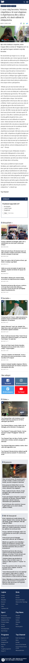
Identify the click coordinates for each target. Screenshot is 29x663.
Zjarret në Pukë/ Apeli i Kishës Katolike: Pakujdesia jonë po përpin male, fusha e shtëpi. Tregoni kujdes (13, 348)
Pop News (19, 612)
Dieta (17, 624)
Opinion (17, 595)
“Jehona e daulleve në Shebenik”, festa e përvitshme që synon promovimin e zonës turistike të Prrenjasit (13, 357)
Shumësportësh (5, 628)
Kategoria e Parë (5, 620)
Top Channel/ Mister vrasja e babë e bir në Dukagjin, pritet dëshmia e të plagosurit (13, 426)
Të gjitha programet (6, 648)
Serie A (3, 626)
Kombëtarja (4, 615)
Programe (5, 635)
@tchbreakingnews (8, 392)
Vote (5, 213)
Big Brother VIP (5, 638)
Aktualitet (3, 6)
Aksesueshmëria (20, 650)
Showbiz (18, 615)
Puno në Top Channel (21, 644)
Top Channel (8, 383)
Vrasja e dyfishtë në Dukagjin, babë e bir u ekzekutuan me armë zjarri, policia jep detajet (13, 244)
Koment (18, 597)
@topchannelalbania (21, 383)
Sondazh (6, 199)
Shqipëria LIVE (4, 642)
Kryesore (7, 462)
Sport (3, 612)
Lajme (3, 592)
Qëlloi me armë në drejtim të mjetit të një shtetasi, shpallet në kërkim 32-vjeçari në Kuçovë (13, 270)
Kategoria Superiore (6, 617)
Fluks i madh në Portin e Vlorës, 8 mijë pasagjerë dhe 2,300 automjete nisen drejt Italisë (13, 492)
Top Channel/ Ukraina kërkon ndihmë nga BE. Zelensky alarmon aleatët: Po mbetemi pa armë (14, 453)
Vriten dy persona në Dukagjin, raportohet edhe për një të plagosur (13, 538)
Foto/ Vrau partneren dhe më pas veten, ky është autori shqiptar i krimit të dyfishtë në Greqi (14, 567)
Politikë (3, 595)
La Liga (3, 624)
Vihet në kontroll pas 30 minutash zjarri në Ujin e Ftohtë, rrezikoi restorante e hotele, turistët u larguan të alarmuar (13, 253)
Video (2, 606)
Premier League (5, 622)
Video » (5, 399)
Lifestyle (18, 617)
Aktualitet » (7, 223)
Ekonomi (3, 602)
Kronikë (3, 597)
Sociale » (6, 298)
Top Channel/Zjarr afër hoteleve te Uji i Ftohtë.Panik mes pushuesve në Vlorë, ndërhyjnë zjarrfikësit (12, 420)
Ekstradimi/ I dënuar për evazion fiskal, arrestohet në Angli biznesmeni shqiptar (13, 279)
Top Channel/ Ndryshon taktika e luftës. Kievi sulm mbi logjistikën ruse (14, 446)
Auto (17, 604)
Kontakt (17, 642)
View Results (11, 213)
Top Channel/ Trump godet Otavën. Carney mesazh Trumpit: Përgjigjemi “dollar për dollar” (13, 432)
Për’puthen (4, 640)
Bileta (17, 640)
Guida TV (3, 651)
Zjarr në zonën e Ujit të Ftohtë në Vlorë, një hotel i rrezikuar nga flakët (14, 262)
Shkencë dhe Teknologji (21, 602)
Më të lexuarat (9, 516)
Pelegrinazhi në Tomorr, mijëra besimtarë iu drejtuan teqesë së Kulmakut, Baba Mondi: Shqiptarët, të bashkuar (14, 319)
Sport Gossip (4, 630)
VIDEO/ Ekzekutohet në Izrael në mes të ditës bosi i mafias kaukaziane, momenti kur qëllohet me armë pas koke (14, 527)
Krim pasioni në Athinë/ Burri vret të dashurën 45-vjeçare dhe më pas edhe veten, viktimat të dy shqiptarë (13, 486)
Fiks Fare (3, 644)
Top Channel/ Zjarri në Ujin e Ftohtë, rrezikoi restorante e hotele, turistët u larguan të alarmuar (14, 440)
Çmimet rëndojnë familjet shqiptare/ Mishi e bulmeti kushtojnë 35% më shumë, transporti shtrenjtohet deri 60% (14, 366)
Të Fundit (13, 6)
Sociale (8, 6)
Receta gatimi (19, 626)
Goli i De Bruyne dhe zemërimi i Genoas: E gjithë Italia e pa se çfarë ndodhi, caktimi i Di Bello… (14, 506)
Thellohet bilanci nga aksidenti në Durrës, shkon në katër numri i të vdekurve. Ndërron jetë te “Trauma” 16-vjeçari (14, 561)
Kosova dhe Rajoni (20, 599)
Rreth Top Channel (20, 638)
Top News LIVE (4, 608)
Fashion (17, 620)
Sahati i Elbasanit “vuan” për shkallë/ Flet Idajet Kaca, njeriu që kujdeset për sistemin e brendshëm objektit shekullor (14, 329)
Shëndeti (18, 622)
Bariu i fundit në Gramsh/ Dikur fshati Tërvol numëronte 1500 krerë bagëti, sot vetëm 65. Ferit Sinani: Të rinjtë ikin (14, 338)
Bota (17, 592)
